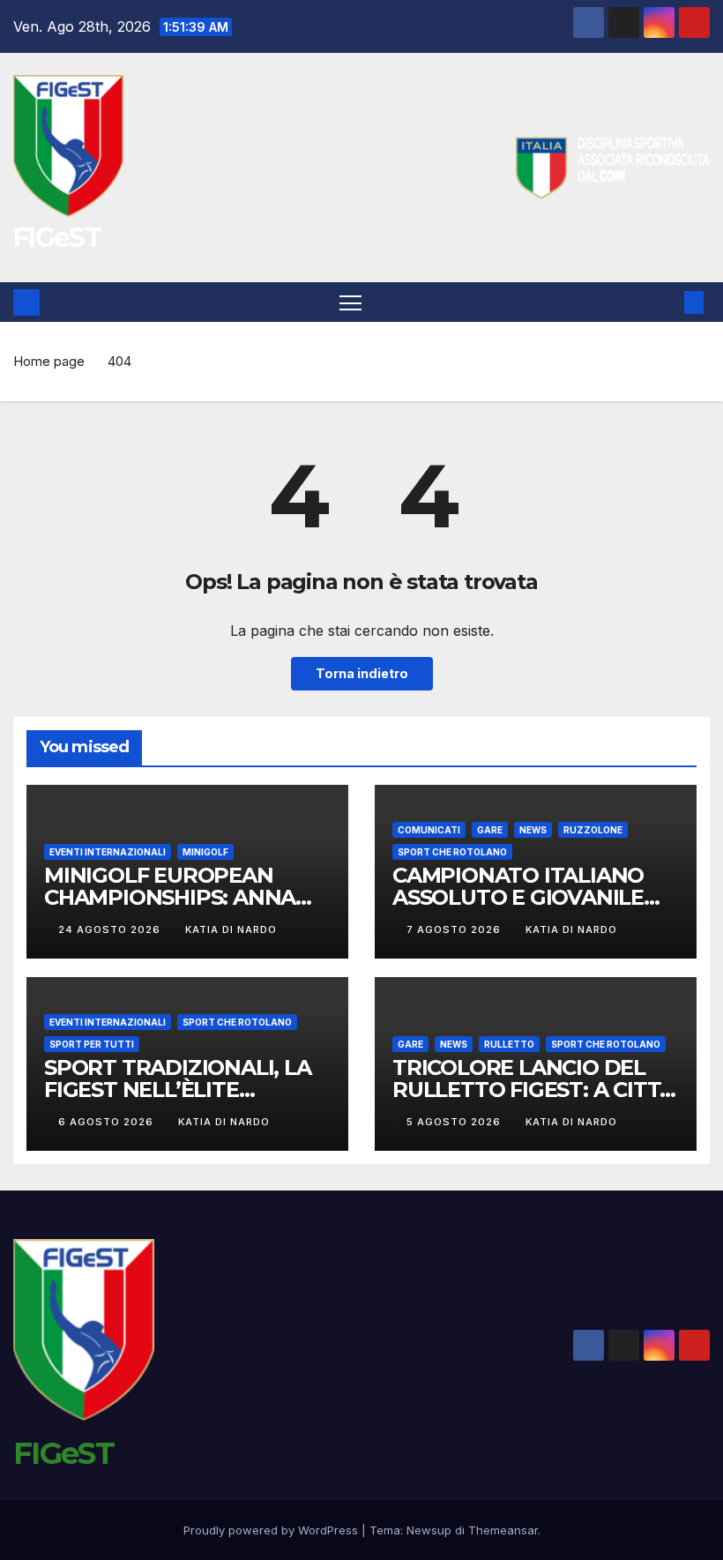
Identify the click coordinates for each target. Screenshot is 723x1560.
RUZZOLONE (592, 830)
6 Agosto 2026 (107, 1122)
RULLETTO (509, 1044)
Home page (49, 361)
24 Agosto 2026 (111, 929)
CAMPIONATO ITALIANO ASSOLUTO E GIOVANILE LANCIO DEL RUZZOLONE (525, 897)
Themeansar (503, 1530)
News (533, 830)
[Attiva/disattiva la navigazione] (350, 302)
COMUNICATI (429, 830)
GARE (490, 830)
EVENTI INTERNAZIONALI (107, 852)
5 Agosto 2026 (455, 1122)
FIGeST (57, 237)
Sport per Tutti (91, 1044)
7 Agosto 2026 (455, 929)
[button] (665, 302)
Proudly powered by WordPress (272, 1530)
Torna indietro (362, 673)
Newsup (428, 1530)
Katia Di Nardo (231, 929)
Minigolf (205, 852)
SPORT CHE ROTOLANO (452, 852)
